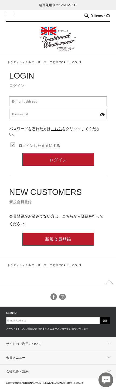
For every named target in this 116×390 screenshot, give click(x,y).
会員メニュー (16, 357)
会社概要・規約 (17, 371)
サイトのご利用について (24, 344)
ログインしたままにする (39, 145)
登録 (105, 320)
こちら (56, 128)
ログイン (58, 160)
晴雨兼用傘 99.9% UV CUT (58, 5)
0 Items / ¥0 (100, 15)
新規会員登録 (58, 239)
